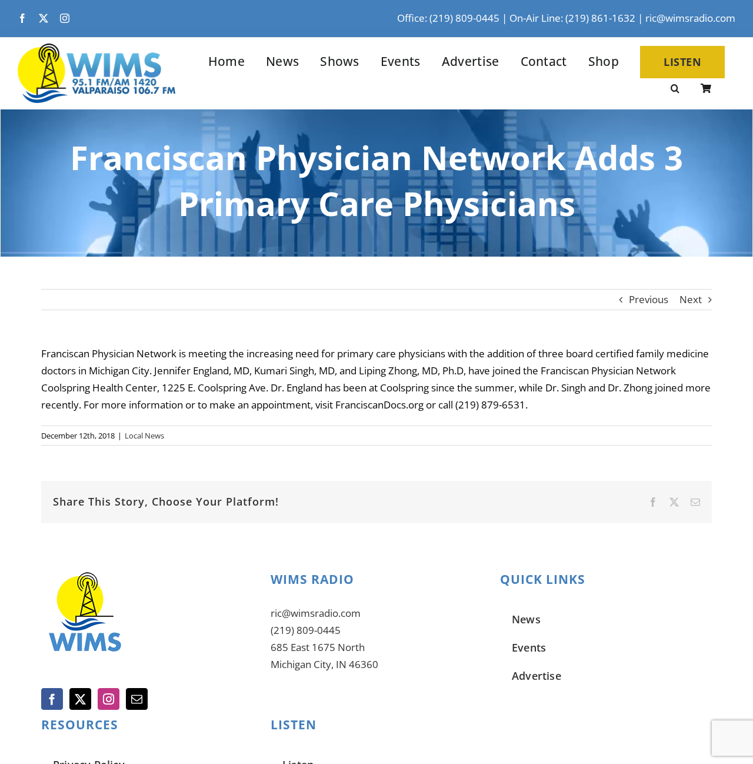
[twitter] (43, 18)
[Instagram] (108, 699)
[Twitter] (80, 699)
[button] (675, 89)
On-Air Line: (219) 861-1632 (572, 18)
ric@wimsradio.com (690, 18)
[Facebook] (52, 699)
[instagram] (64, 18)
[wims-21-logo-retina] (96, 48)
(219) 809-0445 (306, 630)
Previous (648, 299)
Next (690, 299)
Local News (144, 435)
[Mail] (137, 699)
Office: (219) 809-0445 (448, 18)
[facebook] (22, 18)
